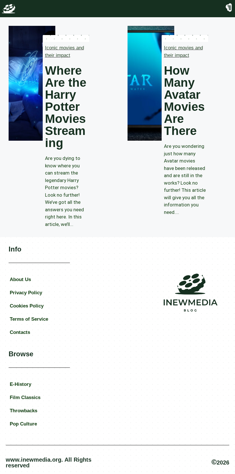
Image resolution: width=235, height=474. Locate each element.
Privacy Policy (26, 292)
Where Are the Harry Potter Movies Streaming (65, 107)
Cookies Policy (27, 306)
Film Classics (25, 397)
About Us (20, 279)
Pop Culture (23, 424)
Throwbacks (23, 410)
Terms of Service (29, 319)
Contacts (20, 332)
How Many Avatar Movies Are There (184, 101)
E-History (20, 384)
